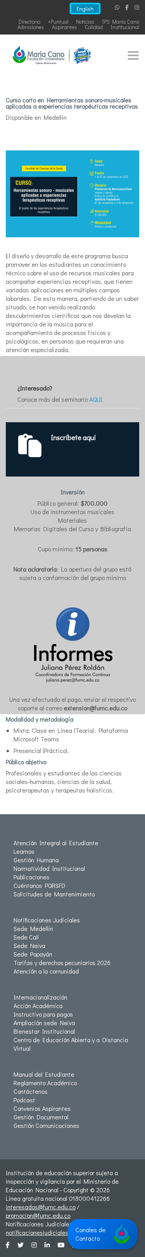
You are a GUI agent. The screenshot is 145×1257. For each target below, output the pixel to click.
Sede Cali (26, 937)
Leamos (24, 851)
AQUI (95, 399)
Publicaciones (31, 877)
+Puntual (58, 21)
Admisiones (30, 27)
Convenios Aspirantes (42, 1108)
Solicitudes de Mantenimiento (54, 894)
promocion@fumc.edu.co (38, 1215)
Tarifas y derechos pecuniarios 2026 (62, 962)
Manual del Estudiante (44, 1074)
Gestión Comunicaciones (46, 1125)
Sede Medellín (33, 928)
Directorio (29, 21)
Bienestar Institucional (44, 1031)
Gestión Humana (36, 860)
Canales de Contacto (90, 1234)
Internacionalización (40, 997)
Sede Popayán (33, 954)
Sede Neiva (29, 945)
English (85, 8)
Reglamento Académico (45, 1083)
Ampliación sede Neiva (44, 1023)
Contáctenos (31, 1091)
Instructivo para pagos (43, 1014)
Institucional (125, 27)
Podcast (24, 1100)
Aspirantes (64, 27)
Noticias (85, 21)
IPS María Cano (120, 21)
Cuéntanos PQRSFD (39, 885)
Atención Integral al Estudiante (56, 843)
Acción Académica (38, 1005)
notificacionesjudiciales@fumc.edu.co (56, 1232)
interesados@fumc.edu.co (40, 1207)
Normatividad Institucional (49, 868)
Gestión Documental (41, 1117)
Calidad (94, 27)
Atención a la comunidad (46, 971)
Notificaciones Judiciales (47, 920)
